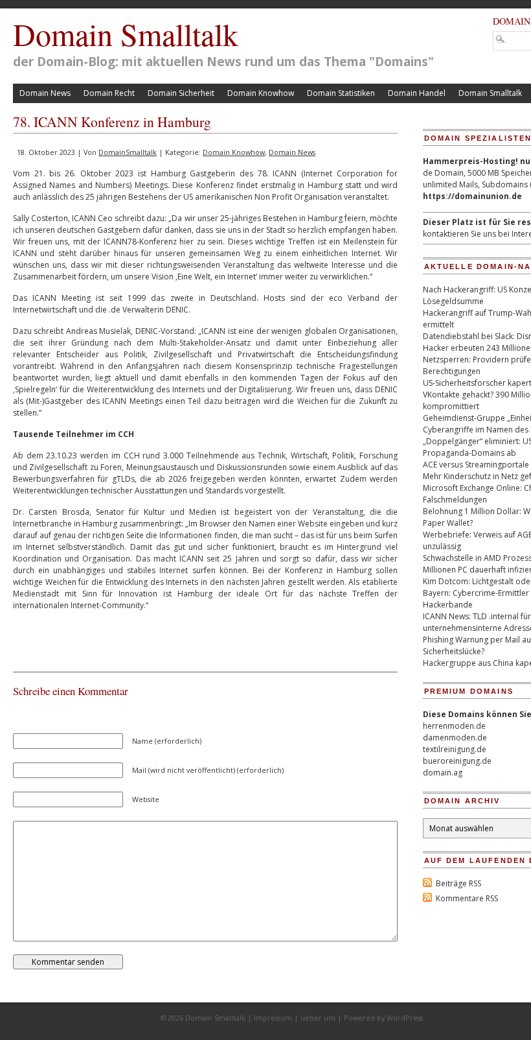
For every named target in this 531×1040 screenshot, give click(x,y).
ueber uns (317, 1017)
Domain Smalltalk (125, 33)
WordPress (405, 1017)
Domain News (45, 93)
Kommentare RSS (467, 898)
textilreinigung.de (454, 749)
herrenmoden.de (454, 725)
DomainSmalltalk (127, 152)
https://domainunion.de (472, 196)
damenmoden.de (455, 737)
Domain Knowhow (260, 93)
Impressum (273, 1017)
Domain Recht (109, 93)
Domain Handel (417, 93)
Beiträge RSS (458, 883)
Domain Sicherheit (181, 93)
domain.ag (442, 772)
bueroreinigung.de (457, 760)
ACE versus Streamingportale (476, 464)
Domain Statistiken (341, 93)
